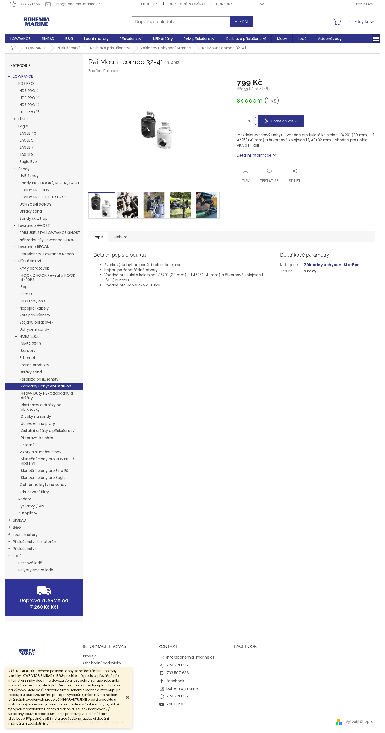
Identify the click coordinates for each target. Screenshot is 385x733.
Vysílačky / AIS (31, 506)
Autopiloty (27, 513)
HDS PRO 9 (29, 90)
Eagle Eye (28, 161)
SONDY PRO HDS (34, 190)
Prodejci (149, 4)
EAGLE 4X (28, 133)
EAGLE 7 (27, 147)
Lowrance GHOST (34, 225)
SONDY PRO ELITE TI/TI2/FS (43, 197)
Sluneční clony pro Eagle (43, 477)
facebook (175, 680)
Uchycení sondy (34, 329)
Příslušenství (29, 261)
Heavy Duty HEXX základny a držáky (47, 395)
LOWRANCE (23, 76)
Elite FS (24, 119)
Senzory (28, 350)
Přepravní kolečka (37, 437)
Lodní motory (25, 534)
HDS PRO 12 (29, 104)
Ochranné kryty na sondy (43, 484)
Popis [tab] (98, 237)
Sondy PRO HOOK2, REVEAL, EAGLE (50, 183)
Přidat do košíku (284, 121)
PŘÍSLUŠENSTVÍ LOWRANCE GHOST (50, 232)
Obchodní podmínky (187, 4)
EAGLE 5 (26, 140)
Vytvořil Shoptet (360, 721)
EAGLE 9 (27, 154)
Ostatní (27, 445)
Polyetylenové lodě (35, 570)
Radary (24, 499)
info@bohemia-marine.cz (190, 657)
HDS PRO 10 (30, 97)
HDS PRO (26, 83)
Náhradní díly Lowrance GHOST (48, 239)
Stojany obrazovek (36, 322)
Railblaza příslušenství (40, 379)
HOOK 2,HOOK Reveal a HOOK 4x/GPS (48, 277)
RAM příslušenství (35, 315)
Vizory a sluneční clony (40, 451)
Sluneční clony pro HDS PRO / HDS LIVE (47, 461)
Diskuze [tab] (121, 237)
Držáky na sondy (36, 416)
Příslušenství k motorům (35, 541)
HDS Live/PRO (33, 301)
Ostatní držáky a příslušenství (48, 430)
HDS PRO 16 (30, 111)
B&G (17, 527)
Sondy (24, 168)
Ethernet (27, 357)
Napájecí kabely (34, 308)
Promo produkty (34, 365)
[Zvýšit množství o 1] (255, 118)
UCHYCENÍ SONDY (36, 204)
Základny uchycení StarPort (46, 386)
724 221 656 (177, 665)
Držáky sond (31, 211)
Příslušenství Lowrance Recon (47, 254)
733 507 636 (177, 672)
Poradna (224, 4)
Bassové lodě (30, 563)
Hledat (242, 22)
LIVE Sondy (29, 175)
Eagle (23, 126)
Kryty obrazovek (34, 268)
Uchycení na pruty (38, 423)
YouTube (174, 704)
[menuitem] (20, 38)
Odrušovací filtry (33, 491)
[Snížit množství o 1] (255, 124)
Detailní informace (254, 155)
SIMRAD (19, 520)
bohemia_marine (182, 688)
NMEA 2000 (30, 336)
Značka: (103, 70)
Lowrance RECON (33, 246)
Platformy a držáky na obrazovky (41, 407)
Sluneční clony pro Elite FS (44, 470)
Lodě (17, 555)
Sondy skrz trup (34, 218)
